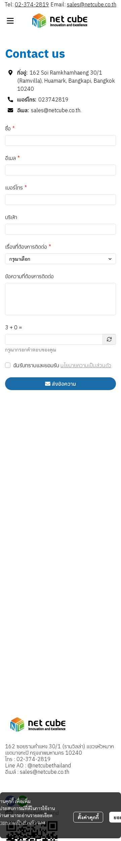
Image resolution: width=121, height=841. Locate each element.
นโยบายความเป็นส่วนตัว (86, 365)
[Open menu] (10, 21)
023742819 (53, 99)
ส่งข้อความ (64, 383)
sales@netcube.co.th (91, 4)
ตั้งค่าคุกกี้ (88, 817)
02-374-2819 (32, 4)
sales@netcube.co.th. (56, 110)
